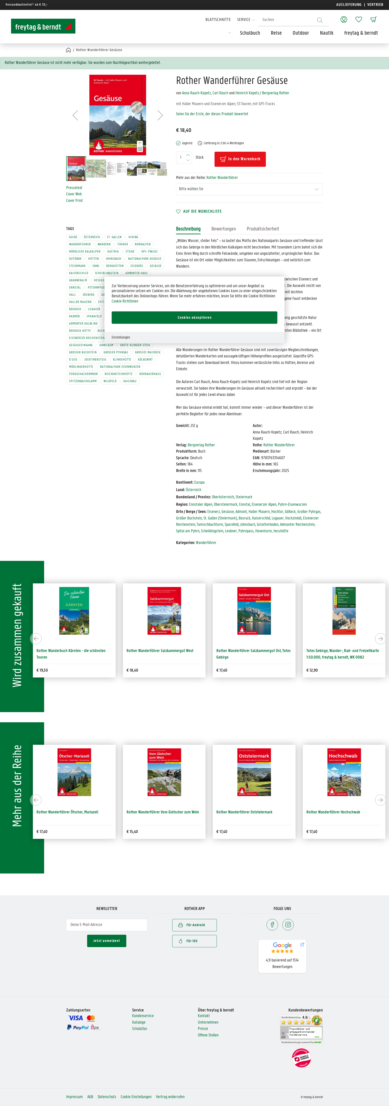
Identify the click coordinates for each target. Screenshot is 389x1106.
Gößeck (290, 512)
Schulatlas (139, 1029)
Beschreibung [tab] (188, 229)
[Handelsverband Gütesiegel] (301, 1058)
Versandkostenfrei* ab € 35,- (27, 5)
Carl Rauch (220, 93)
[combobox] (293, 20)
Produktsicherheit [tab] (263, 229)
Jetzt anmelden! (106, 941)
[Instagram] (288, 924)
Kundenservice (143, 1016)
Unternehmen (208, 1022)
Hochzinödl (293, 518)
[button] (75, 115)
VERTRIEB (374, 5)
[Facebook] (272, 924)
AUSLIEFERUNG (349, 5)
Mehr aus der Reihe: (207, 178)
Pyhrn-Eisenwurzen (292, 505)
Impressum (74, 1097)
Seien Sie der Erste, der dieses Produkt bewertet (212, 114)
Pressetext (74, 188)
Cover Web (74, 194)
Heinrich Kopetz (247, 93)
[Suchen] (320, 20)
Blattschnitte (218, 20)
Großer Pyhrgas (309, 512)
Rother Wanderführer (222, 178)
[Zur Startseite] (39, 26)
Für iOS (192, 941)
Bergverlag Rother (275, 93)
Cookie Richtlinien (125, 301)
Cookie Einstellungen (136, 1097)
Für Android (195, 925)
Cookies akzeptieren (195, 318)
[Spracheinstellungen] (229, 34)
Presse (203, 1029)
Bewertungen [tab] (223, 229)
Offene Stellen (208, 1035)
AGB (90, 1097)
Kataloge (138, 1022)
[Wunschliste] (358, 17)
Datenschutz (107, 1097)
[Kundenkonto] (344, 17)
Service (244, 20)
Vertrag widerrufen (170, 1097)
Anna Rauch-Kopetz (196, 93)
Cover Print (74, 201)
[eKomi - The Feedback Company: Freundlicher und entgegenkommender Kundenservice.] (301, 1030)
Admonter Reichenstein (297, 525)
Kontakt (204, 1016)
